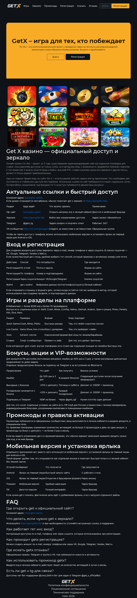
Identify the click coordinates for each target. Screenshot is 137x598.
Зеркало (36, 6)
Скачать (81, 6)
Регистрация (67, 6)
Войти (105, 6)
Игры (26, 6)
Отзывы (93, 6)
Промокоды (50, 6)
